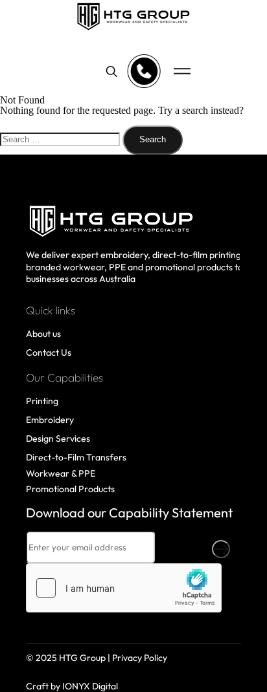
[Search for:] (61, 138)
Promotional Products (70, 489)
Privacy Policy (139, 658)
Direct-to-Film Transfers (76, 457)
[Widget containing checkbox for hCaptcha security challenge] (124, 587)
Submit (221, 549)
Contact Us (48, 352)
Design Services (58, 438)
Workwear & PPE (60, 473)
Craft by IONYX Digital (72, 686)
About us (43, 334)
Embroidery (50, 420)
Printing (42, 401)
